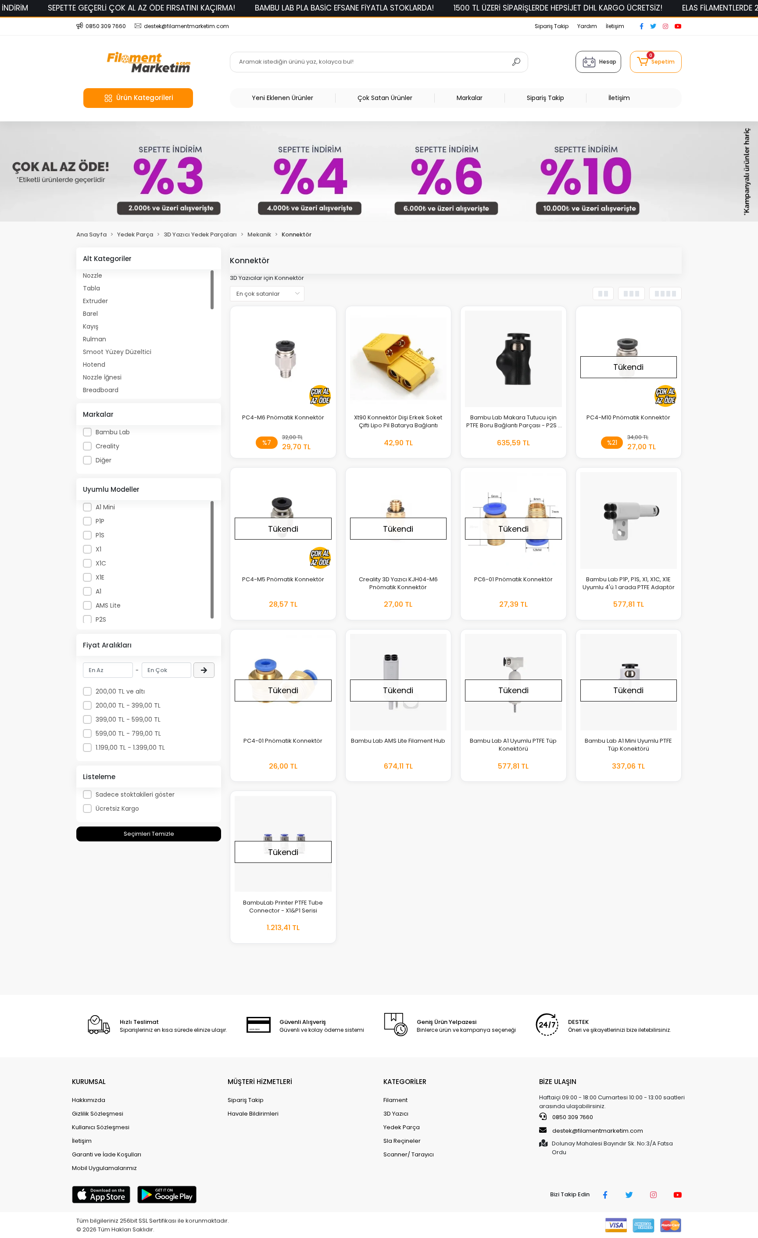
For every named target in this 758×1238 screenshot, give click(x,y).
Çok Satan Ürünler (385, 97)
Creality (107, 446)
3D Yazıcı (395, 1113)
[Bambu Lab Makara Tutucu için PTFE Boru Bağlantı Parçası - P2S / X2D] (513, 359)
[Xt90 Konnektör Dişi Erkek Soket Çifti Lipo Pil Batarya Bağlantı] (398, 359)
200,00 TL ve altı (120, 691)
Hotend (94, 364)
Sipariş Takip (551, 26)
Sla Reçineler (402, 1141)
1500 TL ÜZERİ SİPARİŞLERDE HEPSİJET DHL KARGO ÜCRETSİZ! (558, 8)
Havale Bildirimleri (253, 1113)
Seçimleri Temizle (149, 834)
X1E (100, 577)
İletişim (615, 26)
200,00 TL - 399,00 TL (128, 705)
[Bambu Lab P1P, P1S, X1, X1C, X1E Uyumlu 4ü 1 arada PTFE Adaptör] (628, 520)
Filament (395, 1100)
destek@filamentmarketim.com (597, 1131)
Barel (90, 313)
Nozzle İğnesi (102, 377)
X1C (101, 563)
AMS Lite (108, 605)
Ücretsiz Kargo (117, 808)
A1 (98, 591)
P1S (100, 535)
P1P (100, 521)
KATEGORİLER (404, 1081)
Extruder (95, 301)
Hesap (607, 61)
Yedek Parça (401, 1127)
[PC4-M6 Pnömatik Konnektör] (283, 359)
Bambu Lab (113, 432)
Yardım (587, 26)
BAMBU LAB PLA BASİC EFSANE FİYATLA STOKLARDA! (344, 8)
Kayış (90, 326)
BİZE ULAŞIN (557, 1081)
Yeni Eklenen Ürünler (282, 97)
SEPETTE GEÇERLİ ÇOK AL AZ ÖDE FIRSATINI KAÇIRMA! (141, 8)
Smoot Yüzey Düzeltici (117, 351)
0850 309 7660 (572, 1117)
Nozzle (92, 275)
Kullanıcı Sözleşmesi (100, 1127)
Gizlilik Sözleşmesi (97, 1113)
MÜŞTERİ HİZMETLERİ (260, 1081)
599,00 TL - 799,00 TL (128, 733)
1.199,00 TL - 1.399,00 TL (130, 747)
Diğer (103, 460)
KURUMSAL (89, 1081)
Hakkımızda (88, 1100)
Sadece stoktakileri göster (135, 794)
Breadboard (100, 390)
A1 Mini (105, 507)
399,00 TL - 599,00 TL (128, 719)
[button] (656, 61)
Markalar (470, 97)
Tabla (91, 288)
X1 (98, 549)
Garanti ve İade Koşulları (106, 1154)
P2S (101, 619)
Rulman (94, 339)
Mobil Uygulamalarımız (104, 1168)
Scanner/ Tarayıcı (408, 1154)
